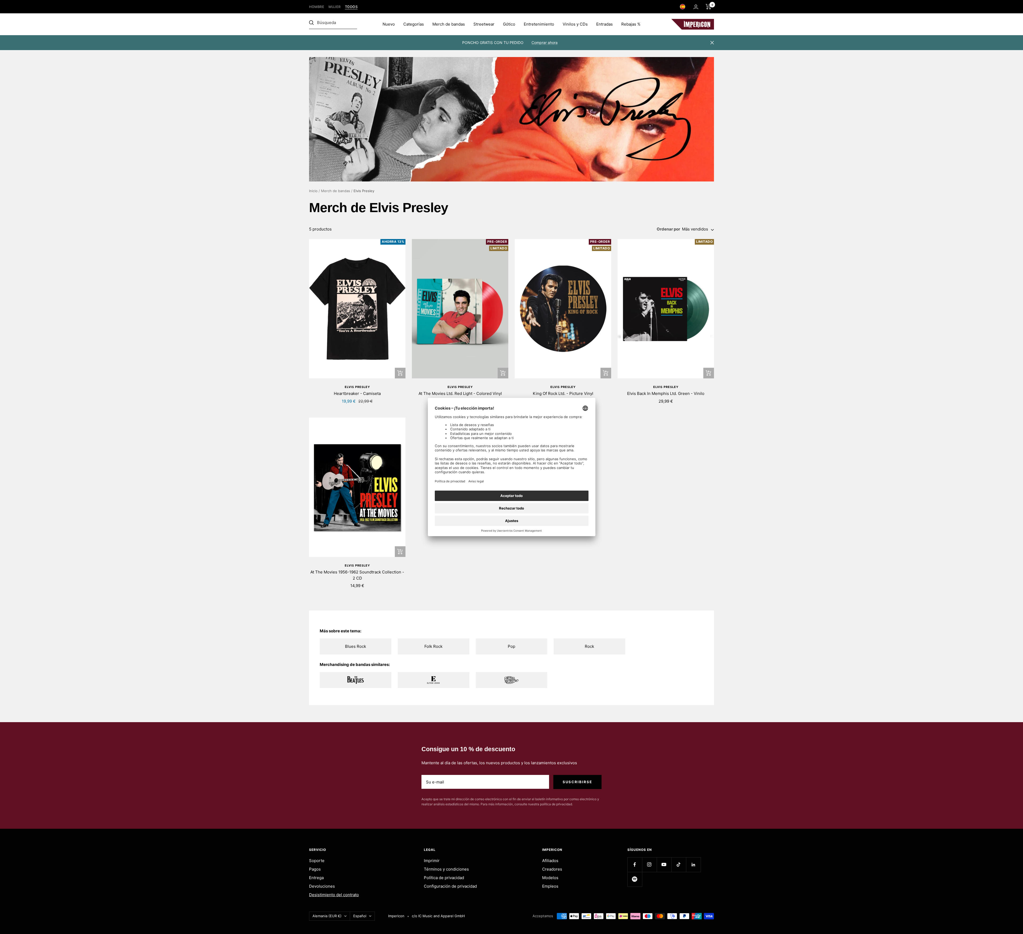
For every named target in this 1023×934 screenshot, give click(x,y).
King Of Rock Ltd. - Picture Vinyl (563, 393)
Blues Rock (355, 646)
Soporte (316, 860)
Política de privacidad (444, 877)
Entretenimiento (539, 24)
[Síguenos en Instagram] (649, 864)
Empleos (550, 886)
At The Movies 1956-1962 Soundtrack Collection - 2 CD (357, 575)
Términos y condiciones (446, 869)
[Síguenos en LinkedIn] (693, 864)
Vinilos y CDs (575, 24)
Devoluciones (322, 886)
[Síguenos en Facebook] (634, 864)
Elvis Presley (357, 387)
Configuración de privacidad (450, 886)
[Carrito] (708, 6)
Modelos (550, 877)
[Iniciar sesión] (695, 7)
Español (359, 916)
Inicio (313, 191)
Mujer (334, 7)
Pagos (315, 869)
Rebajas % (630, 24)
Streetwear (483, 24)
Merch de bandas (448, 24)
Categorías (413, 24)
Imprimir (432, 860)
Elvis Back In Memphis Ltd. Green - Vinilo (665, 393)
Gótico (509, 24)
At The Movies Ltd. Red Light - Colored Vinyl (460, 393)
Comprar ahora (544, 42)
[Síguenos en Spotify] (634, 879)
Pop (511, 646)
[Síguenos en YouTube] (664, 864)
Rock (589, 646)
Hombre (316, 7)
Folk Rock (433, 646)
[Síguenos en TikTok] (678, 864)
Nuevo (389, 24)
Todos (351, 7)
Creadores (552, 869)
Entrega (316, 877)
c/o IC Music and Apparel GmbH (438, 916)
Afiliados (550, 860)
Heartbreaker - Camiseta (357, 393)
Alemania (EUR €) (327, 916)
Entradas (604, 24)
